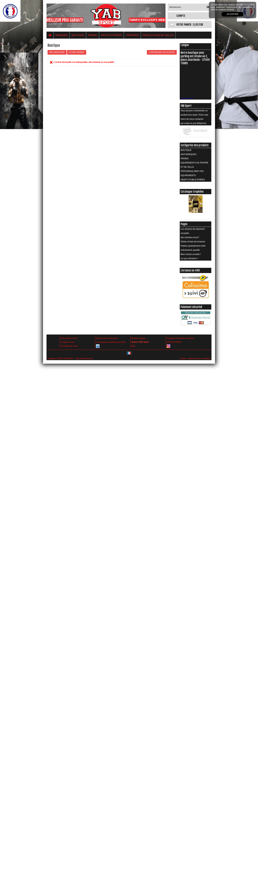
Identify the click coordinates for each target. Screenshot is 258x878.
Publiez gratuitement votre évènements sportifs (193, 248)
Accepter (232, 14)
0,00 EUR (198, 24)
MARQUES (61, 35)
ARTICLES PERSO (111, 35)
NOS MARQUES (188, 154)
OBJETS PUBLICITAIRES (193, 179)
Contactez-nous (67, 342)
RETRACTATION (174, 342)
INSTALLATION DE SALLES (158, 35)
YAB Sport (186, 105)
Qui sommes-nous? (190, 237)
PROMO (92, 35)
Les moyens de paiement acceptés (193, 231)
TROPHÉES (132, 35)
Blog (133, 346)
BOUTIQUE (77, 35)
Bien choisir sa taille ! (191, 254)
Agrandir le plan (187, 98)
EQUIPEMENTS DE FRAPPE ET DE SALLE (194, 165)
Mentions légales (138, 338)
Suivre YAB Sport (140, 342)
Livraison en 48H (190, 270)
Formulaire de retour (69, 346)
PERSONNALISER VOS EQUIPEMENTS (192, 173)
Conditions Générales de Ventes (180, 338)
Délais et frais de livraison (193, 241)
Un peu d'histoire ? (190, 258)
